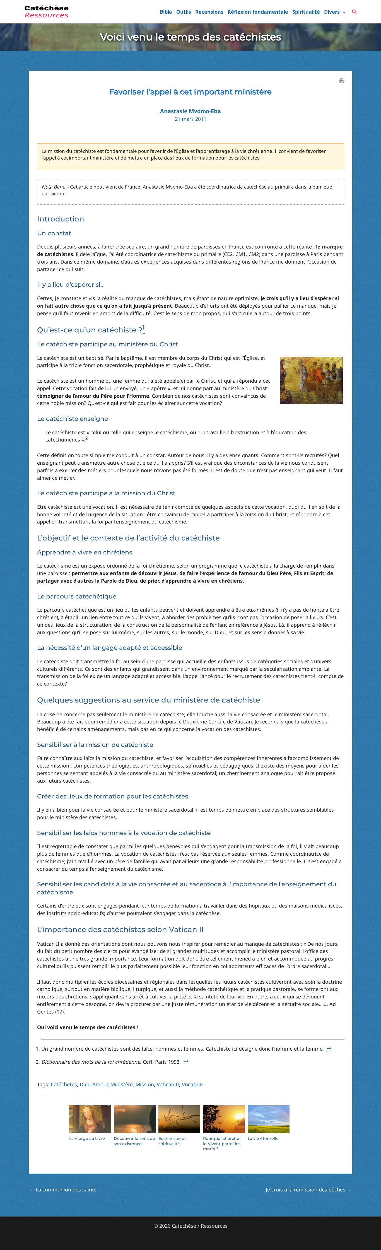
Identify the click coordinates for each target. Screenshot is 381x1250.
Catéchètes (64, 1084)
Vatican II (168, 1084)
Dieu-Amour (94, 1084)
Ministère (121, 1084)
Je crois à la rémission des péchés (309, 1189)
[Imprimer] (341, 80)
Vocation (192, 1084)
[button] (343, 11)
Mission (145, 1084)
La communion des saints (63, 1189)
